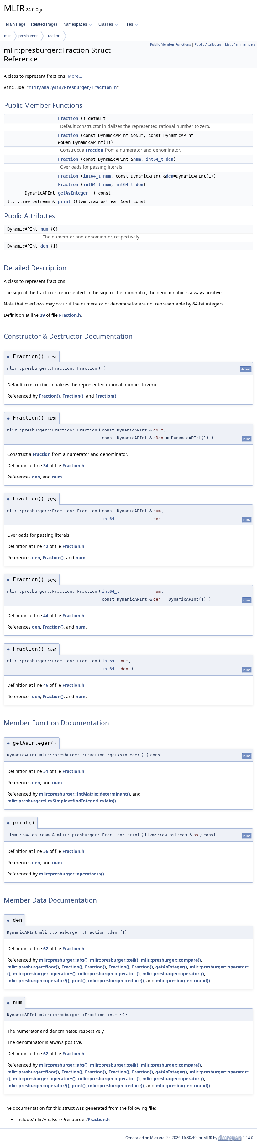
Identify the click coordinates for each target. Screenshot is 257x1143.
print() (79, 981)
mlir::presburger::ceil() (114, 960)
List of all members (240, 44)
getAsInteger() (171, 967)
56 (45, 851)
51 (45, 771)
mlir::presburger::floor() (33, 967)
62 (45, 949)
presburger (28, 36)
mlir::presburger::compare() (171, 960)
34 (45, 465)
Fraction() (49, 396)
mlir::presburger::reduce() (116, 981)
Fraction (52, 36)
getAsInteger (73, 193)
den (169, 159)
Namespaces (75, 24)
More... (75, 76)
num (137, 159)
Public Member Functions (170, 44)
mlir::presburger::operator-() (109, 974)
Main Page (15, 24)
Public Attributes (208, 44)
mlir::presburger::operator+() (44, 974)
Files (128, 24)
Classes (105, 24)
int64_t (154, 159)
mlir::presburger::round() (183, 981)
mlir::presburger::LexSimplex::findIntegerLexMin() (61, 801)
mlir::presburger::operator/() (38, 981)
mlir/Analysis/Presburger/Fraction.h (73, 87)
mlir (7, 36)
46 (45, 685)
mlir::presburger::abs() (63, 960)
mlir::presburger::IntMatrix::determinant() (84, 794)
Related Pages (44, 24)
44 (45, 615)
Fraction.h (70, 315)
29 (42, 315)
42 (45, 546)
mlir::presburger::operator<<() (71, 874)
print (64, 201)
